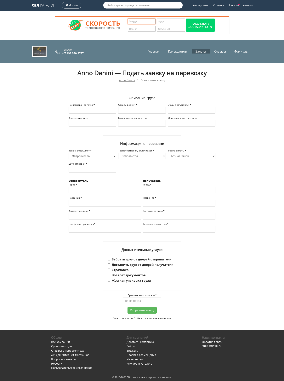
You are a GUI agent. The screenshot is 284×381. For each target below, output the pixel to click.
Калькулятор (201, 5)
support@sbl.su (212, 346)
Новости (233, 5)
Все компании (60, 342)
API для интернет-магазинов (70, 355)
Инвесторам (135, 359)
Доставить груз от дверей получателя (142, 265)
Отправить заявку (142, 310)
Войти (131, 346)
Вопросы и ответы (63, 359)
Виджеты (133, 350)
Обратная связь (212, 342)
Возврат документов (129, 275)
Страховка (120, 270)
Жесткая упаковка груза (131, 280)
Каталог (43, 5)
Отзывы (218, 5)
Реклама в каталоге (139, 363)
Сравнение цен (61, 346)
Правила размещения (141, 355)
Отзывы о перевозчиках (67, 350)
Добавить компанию (140, 342)
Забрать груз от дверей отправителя (141, 259)
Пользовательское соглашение (71, 368)
